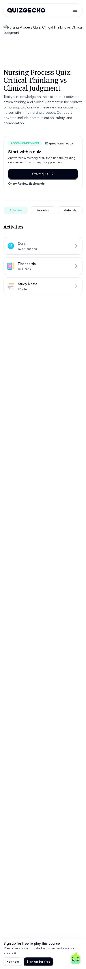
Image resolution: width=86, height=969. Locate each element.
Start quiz (40, 174)
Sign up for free (38, 961)
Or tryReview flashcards (26, 183)
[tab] (16, 210)
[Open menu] (75, 10)
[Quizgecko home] (26, 10)
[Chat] (75, 958)
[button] (43, 246)
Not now (12, 961)
